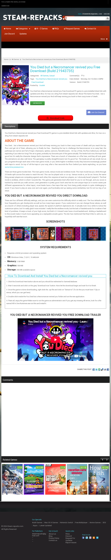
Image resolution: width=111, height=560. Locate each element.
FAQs (68, 534)
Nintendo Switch (66, 522)
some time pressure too (14, 167)
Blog (50, 536)
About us (52, 534)
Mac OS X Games (51, 522)
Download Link (57, 117)
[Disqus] (55, 421)
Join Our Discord (97, 112)
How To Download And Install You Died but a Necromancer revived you (50, 276)
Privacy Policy (54, 538)
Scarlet (42, 85)
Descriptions (10, 126)
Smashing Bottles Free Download (55, 487)
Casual (52, 76)
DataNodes (37, 103)
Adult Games (37, 522)
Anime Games (95, 522)
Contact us (53, 540)
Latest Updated (46, 525)
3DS (104, 522)
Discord (107, 14)
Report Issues (71, 543)
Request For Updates (70, 539)
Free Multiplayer (81, 522)
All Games (15, 59)
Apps (35, 525)
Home (6, 59)
